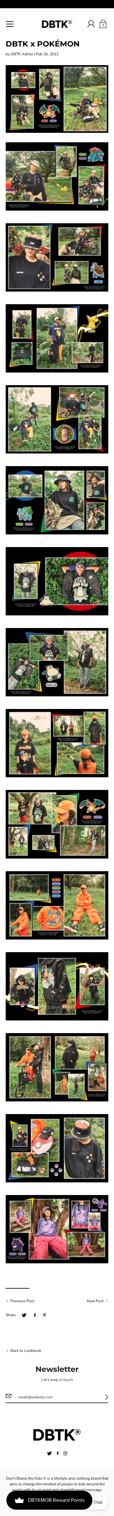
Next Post (95, 1300)
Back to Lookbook (25, 1350)
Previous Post (22, 1300)
